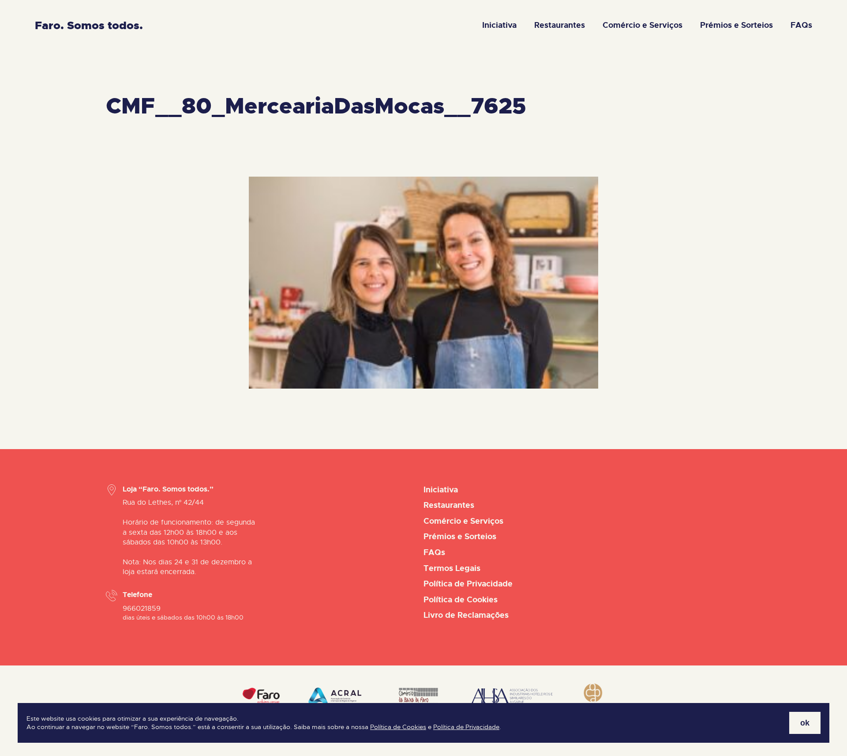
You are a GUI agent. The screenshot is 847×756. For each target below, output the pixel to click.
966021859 (142, 608)
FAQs (801, 25)
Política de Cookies (398, 727)
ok (805, 722)
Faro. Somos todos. (89, 25)
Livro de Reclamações (466, 615)
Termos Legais (452, 568)
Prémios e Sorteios (736, 25)
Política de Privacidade (466, 727)
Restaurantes (559, 25)
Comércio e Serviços (642, 25)
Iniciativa (499, 25)
